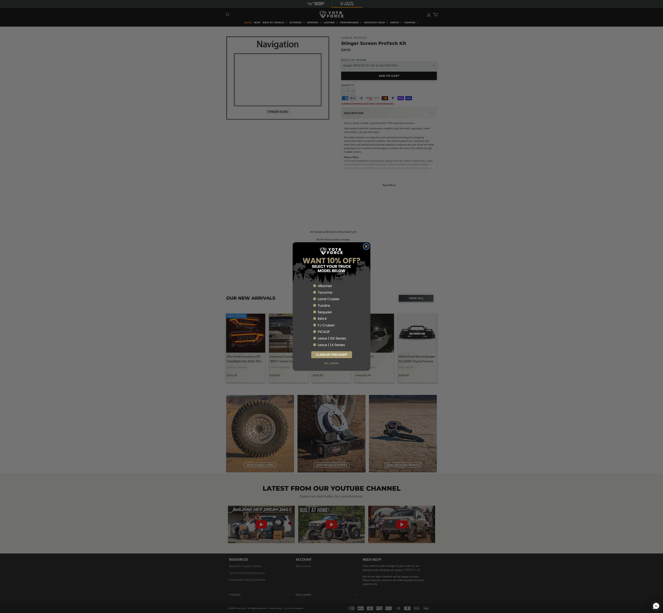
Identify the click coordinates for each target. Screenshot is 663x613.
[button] (331, 355)
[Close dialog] (366, 246)
